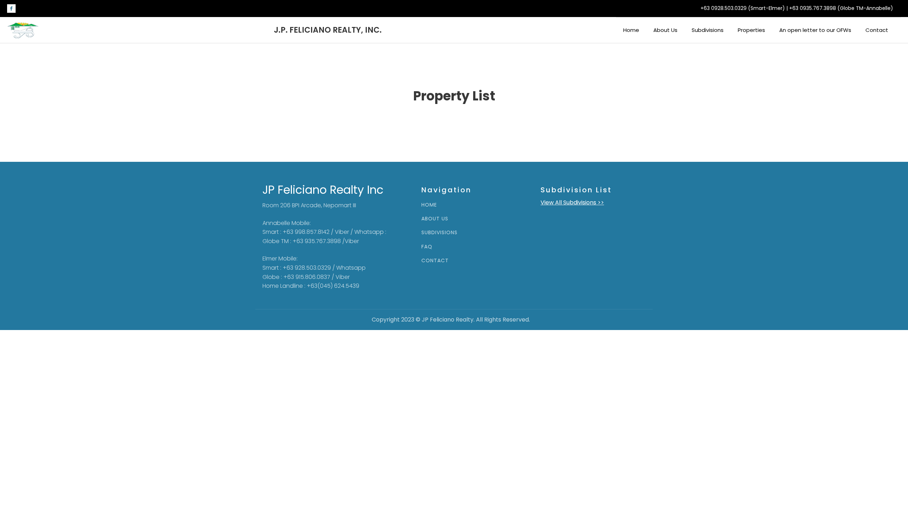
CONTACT (435, 260)
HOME (429, 205)
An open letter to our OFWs (815, 30)
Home (631, 30)
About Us (665, 30)
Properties (751, 30)
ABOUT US (434, 218)
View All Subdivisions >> (572, 202)
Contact (876, 30)
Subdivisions (708, 30)
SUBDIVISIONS (439, 232)
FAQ (426, 246)
